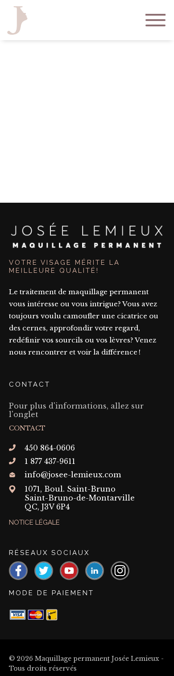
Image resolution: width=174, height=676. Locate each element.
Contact (27, 428)
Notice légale (34, 522)
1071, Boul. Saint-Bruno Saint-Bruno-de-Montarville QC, (80, 497)
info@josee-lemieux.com (73, 474)
